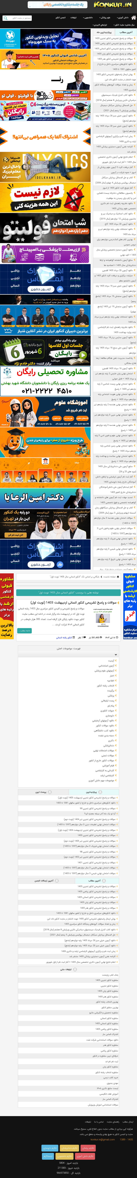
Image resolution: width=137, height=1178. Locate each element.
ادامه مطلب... (24, 630)
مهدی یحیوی (112, 1083)
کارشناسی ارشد (107, 775)
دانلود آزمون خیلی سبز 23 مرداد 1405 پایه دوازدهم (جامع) (89, 945)
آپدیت (111, 661)
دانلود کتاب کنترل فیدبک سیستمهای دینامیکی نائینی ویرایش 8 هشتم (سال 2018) (79, 929)
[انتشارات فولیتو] (45, 228)
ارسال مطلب (127, 1122)
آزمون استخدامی (106, 666)
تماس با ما (99, 1122)
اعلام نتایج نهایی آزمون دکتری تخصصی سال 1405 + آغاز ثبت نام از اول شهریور (80, 962)
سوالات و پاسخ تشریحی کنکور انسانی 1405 (113, 48)
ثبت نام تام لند (111, 1061)
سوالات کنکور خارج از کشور (101, 760)
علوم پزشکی (105, 17)
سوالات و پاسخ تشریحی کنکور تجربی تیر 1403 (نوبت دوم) (89, 841)
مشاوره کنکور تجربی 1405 (106, 980)
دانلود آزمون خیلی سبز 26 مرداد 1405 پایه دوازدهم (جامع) (89, 940)
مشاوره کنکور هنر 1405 (108, 996)
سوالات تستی (107, 755)
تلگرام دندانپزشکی (69, 1148)
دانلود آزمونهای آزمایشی (103, 720)
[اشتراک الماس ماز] (45, 279)
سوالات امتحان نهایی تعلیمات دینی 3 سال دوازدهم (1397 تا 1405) (86, 824)
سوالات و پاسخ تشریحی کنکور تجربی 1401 (96, 862)
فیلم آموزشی (108, 765)
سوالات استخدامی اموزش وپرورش (103, 1105)
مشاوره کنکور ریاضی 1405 (106, 1029)
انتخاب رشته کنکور (105, 685)
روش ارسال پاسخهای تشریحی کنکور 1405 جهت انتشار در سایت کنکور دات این (81, 919)
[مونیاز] (45, 320)
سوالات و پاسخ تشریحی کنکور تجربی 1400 (96, 835)
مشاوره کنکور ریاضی (109, 1051)
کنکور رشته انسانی (64, 637)
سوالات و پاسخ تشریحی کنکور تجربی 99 (97, 808)
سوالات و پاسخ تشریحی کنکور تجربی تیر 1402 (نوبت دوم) (89, 857)
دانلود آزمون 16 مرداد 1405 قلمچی (117, 368)
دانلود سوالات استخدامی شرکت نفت (102, 1040)
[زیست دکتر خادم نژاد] (45, 111)
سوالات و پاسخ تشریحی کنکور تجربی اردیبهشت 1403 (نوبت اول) (86, 797)
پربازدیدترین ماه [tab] (104, 32)
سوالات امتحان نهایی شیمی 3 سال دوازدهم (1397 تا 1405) (89, 873)
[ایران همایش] (45, 381)
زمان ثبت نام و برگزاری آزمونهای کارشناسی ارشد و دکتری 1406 (88, 951)
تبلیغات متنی (66, 969)
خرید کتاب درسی (110, 1077)
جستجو (6, 18)
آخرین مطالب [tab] (126, 32)
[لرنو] (45, 198)
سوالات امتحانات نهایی (103, 750)
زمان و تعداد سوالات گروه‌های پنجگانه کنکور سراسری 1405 (89, 924)
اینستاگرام (48, 1156)
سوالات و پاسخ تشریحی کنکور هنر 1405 (115, 59)
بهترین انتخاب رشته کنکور (107, 1002)
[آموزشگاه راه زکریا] (45, 300)
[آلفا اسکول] (45, 136)
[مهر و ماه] (45, 39)
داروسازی (110, 715)
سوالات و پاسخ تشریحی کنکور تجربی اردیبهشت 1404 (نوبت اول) (86, 830)
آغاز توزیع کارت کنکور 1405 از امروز (118, 188)
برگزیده (110, 690)
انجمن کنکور (60, 17)
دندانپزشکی (108, 745)
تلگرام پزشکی (88, 1148)
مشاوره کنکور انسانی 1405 (106, 1023)
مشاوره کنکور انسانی (109, 1018)
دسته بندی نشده (106, 735)
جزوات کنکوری (107, 710)
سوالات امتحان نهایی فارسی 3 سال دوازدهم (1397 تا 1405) (89, 868)
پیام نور (110, 705)
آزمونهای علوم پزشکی (104, 671)
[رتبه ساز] (45, 80)
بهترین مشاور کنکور (110, 1007)
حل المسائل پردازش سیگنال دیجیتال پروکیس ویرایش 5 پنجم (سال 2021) (82, 935)
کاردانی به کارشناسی (104, 770)
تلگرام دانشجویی (64, 1156)
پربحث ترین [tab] (41, 792)
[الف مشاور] (45, 442)
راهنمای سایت (113, 1122)
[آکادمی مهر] (45, 473)
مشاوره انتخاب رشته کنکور (107, 1072)
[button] (115, 654)
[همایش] (45, 524)
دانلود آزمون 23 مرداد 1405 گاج (119, 224)
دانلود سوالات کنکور (105, 725)
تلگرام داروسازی (50, 1148)
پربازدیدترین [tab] (91, 792)
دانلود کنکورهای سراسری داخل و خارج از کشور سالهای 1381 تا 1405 (85, 803)
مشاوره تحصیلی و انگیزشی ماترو (103, 1012)
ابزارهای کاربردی (100, 24)
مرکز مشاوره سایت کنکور (124, 24)
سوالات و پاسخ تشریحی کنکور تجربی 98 (97, 852)
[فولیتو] (45, 95)
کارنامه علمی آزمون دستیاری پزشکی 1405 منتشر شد (92, 956)
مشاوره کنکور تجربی (109, 986)
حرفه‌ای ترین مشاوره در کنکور (105, 1056)
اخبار (112, 676)
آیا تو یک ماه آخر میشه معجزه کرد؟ (99, 813)
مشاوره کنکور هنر (110, 1045)
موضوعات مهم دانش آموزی (101, 780)
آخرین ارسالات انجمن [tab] (44, 881)
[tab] (68, 654)
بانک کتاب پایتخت (110, 975)
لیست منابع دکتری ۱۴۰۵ (107, 1088)
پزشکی (111, 695)
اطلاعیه (110, 681)
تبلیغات (73, 17)
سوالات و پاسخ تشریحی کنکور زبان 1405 (115, 54)
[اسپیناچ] (45, 254)
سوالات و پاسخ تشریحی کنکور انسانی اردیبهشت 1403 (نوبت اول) (73, 602)
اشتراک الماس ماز (110, 1034)
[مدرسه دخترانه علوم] (45, 412)
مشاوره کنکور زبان (110, 1067)
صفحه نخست (109, 577)
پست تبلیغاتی (107, 700)
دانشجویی (88, 17)
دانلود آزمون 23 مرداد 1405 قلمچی (117, 270)
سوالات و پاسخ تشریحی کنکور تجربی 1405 (114, 38)
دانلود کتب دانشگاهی (104, 730)
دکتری (111, 740)
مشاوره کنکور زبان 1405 (107, 991)
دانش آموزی (123, 17)
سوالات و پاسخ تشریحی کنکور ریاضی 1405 (114, 43)
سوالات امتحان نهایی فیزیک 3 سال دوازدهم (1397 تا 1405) (89, 846)
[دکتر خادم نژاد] (45, 351)
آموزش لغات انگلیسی (109, 1094)
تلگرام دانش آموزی (85, 1156)
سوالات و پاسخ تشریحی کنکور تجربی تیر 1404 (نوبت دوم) (89, 819)
